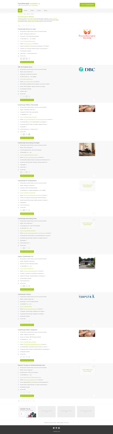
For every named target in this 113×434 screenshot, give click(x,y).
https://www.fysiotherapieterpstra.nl (30, 308)
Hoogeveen (26, 334)
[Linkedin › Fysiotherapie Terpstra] (27, 321)
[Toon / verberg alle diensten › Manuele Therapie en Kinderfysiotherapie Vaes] (40, 384)
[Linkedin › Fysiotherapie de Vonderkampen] (27, 210)
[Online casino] (28, 412)
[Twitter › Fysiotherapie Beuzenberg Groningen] (21, 172)
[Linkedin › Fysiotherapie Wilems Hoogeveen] (27, 357)
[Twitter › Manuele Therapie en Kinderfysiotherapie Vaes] (21, 392)
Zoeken (32, 10)
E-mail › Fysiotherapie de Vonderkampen (28, 192)
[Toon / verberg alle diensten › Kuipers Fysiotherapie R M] (40, 276)
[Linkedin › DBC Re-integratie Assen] (27, 96)
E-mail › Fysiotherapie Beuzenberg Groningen (28, 154)
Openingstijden (23, 126)
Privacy (59, 431)
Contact (39, 10)
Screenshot (36, 43)
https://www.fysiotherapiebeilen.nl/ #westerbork (32, 195)
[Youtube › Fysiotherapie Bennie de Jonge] (29, 59)
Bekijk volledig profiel (27, 62)
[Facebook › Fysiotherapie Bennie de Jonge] (24, 59)
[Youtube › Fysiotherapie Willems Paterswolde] (29, 134)
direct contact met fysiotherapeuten (32, 20)
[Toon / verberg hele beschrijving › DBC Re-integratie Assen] (40, 84)
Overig (45, 10)
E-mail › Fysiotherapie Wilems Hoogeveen (28, 341)
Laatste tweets (23, 53)
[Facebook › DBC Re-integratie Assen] (24, 96)
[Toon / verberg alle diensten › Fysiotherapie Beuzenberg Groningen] (40, 162)
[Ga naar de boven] (94, 62)
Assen (25, 71)
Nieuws (25, 10)
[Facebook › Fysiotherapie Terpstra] (24, 321)
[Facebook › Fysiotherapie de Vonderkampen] (24, 210)
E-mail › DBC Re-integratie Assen (26, 79)
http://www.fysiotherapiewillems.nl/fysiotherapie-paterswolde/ (35, 119)
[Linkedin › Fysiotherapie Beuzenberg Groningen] (27, 172)
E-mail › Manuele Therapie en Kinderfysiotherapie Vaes (30, 377)
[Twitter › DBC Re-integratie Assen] (21, 96)
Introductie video (24, 91)
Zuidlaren (26, 299)
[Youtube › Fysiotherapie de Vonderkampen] (29, 210)
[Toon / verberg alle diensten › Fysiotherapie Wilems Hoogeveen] (40, 349)
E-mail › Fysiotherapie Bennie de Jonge (27, 41)
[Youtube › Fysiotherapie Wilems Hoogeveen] (29, 357)
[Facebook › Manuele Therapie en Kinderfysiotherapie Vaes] (24, 392)
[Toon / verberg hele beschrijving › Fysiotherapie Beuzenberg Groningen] (40, 160)
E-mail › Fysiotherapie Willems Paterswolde (28, 117)
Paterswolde (26, 109)
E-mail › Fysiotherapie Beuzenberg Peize (28, 230)
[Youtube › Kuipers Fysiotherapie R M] (29, 286)
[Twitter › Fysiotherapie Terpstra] (21, 321)
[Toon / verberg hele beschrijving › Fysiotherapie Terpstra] (40, 311)
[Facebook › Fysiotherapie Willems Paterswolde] (24, 134)
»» (33, 25)
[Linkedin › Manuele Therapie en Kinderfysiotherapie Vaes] (27, 392)
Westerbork (26, 185)
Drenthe (21, 33)
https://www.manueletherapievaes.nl (30, 379)
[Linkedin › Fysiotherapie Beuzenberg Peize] (27, 248)
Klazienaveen (26, 33)
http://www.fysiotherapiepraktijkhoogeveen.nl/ (32, 344)
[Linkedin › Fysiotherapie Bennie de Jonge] (27, 59)
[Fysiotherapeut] (20, 10)
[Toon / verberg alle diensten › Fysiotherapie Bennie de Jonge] (40, 48)
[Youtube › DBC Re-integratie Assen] (29, 96)
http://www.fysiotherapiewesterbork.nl (31, 271)
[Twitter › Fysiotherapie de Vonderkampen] (21, 210)
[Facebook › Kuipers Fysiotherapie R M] (24, 286)
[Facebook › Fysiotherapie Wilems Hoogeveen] (24, 357)
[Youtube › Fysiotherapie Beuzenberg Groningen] (29, 172)
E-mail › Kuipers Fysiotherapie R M (26, 268)
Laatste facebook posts (33, 53)
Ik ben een (87, 4)
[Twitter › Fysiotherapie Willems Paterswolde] (21, 134)
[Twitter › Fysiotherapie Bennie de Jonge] (21, 59)
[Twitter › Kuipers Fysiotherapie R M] (21, 286)
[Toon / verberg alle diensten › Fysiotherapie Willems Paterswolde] (40, 124)
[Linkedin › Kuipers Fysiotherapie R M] (27, 286)
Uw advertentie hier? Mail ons (46, 411)
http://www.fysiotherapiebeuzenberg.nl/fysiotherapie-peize (34, 233)
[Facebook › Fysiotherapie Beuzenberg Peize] (24, 248)
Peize (25, 147)
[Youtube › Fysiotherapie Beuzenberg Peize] (29, 248)
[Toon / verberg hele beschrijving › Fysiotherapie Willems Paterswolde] (40, 122)
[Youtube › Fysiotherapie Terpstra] (29, 321)
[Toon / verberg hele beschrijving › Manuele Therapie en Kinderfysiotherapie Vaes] (40, 382)
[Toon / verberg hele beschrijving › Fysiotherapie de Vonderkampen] (40, 197)
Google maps (33, 33)
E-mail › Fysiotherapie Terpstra (26, 306)
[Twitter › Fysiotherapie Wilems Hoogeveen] (21, 357)
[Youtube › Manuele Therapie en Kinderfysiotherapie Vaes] (29, 392)
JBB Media (55, 431)
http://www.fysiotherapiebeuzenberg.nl (31, 157)
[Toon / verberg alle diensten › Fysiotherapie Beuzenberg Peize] (40, 238)
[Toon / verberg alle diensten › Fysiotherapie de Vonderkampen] (40, 200)
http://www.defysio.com (28, 43)
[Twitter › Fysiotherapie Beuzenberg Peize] (21, 248)
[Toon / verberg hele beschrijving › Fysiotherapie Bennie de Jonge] (40, 46)
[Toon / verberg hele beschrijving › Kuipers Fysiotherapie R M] (40, 273)
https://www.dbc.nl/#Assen (29, 81)
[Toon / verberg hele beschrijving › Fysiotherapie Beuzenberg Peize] (40, 235)
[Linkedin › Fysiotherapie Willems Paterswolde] (27, 134)
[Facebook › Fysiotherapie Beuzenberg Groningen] (24, 172)
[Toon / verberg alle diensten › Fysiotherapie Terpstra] (40, 314)
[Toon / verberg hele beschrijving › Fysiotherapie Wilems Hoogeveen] (40, 347)
